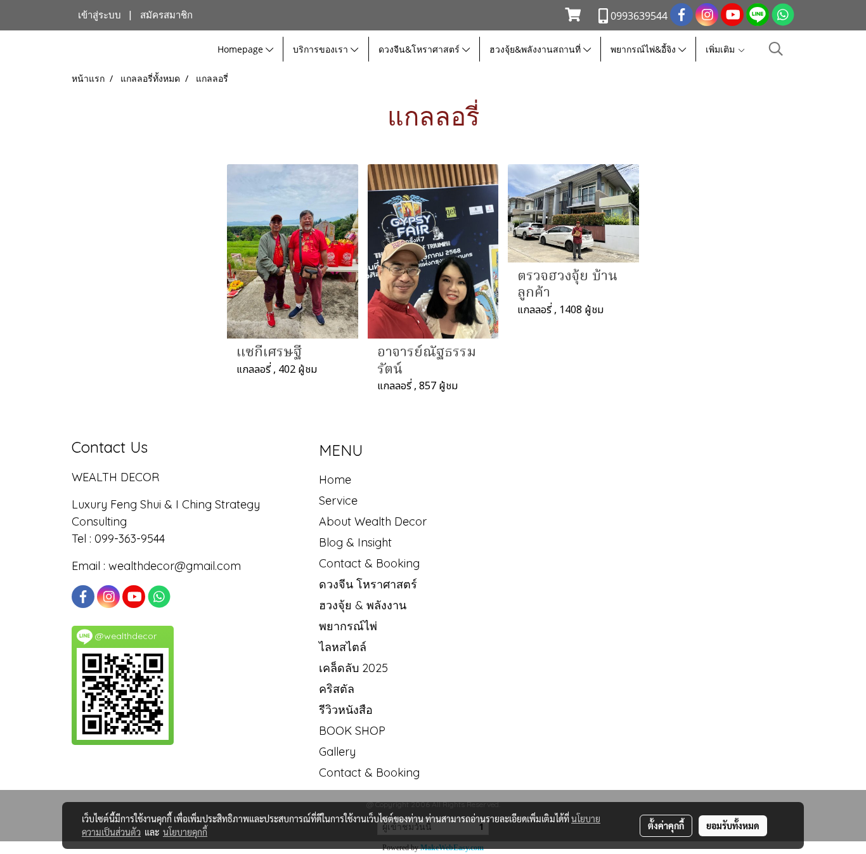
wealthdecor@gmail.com (176, 566)
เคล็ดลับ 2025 (353, 668)
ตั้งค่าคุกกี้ (666, 825)
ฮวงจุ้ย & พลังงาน (362, 605)
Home (335, 479)
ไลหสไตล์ (342, 647)
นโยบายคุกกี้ (185, 832)
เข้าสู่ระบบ (99, 15)
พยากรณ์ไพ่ (348, 626)
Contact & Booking (369, 563)
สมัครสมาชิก (166, 15)
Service (338, 500)
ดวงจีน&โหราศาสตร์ (420, 49)
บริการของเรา (322, 49)
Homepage (241, 49)
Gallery (337, 751)
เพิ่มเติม (721, 49)
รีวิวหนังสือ (346, 709)
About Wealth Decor (373, 521)
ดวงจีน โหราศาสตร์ (368, 584)
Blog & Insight (355, 542)
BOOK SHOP (352, 730)
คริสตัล (336, 689)
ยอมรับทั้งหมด (732, 825)
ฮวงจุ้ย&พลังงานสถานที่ (536, 49)
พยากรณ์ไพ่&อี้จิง (644, 49)
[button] (776, 49)
